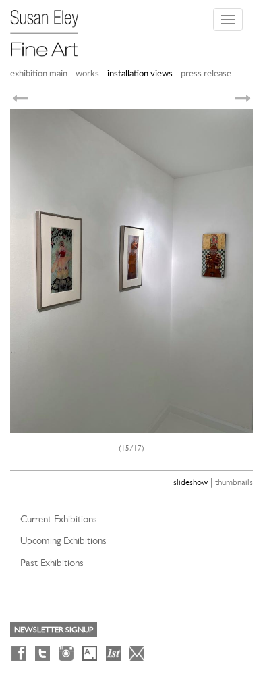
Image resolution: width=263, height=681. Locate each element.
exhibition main (38, 74)
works (87, 74)
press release (206, 74)
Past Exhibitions (52, 563)
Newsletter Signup (53, 629)
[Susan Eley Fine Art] (50, 28)
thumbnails (234, 482)
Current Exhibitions (58, 519)
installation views (140, 74)
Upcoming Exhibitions (63, 540)
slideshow (190, 482)
